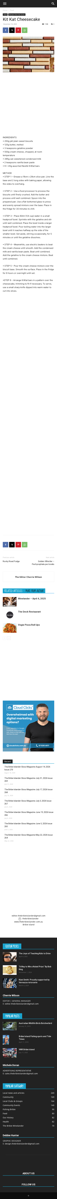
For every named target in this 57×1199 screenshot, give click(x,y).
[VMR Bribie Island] (10, 1053)
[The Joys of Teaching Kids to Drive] (10, 957)
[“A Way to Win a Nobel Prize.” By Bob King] (10, 970)
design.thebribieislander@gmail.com (22, 1143)
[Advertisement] (28, 104)
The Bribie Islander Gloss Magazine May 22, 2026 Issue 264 (28, 836)
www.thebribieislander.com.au (28, 921)
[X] (12, 30)
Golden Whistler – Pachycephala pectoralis (43, 562)
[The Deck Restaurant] (10, 615)
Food (12, 10)
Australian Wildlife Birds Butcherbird (35, 1023)
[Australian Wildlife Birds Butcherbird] (10, 1026)
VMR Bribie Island (27, 1049)
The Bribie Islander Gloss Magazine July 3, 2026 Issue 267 (27, 802)
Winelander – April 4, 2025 (32, 598)
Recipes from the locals (17, 14)
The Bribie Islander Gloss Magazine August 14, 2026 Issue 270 (27, 768)
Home (5, 10)
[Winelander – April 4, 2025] (10, 601)
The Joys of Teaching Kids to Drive (34, 953)
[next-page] (9, 638)
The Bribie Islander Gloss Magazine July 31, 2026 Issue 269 (28, 779)
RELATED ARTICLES (13, 590)
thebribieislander (30, 918)
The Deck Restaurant (29, 611)
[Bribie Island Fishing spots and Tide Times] (6, 1039)
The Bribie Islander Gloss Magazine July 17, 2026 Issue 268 (28, 790)
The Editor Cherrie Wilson (28, 577)
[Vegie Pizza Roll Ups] (10, 628)
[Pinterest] (18, 30)
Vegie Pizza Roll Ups (29, 624)
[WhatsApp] (24, 30)
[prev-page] (4, 638)
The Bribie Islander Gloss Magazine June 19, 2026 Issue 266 (28, 813)
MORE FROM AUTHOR (35, 590)
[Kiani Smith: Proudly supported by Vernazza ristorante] (10, 983)
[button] (4, 3)
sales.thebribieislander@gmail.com (21, 1073)
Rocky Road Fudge (11, 561)
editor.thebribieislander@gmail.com (28, 915)
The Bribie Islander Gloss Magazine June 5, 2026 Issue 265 (28, 825)
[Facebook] (5, 30)
